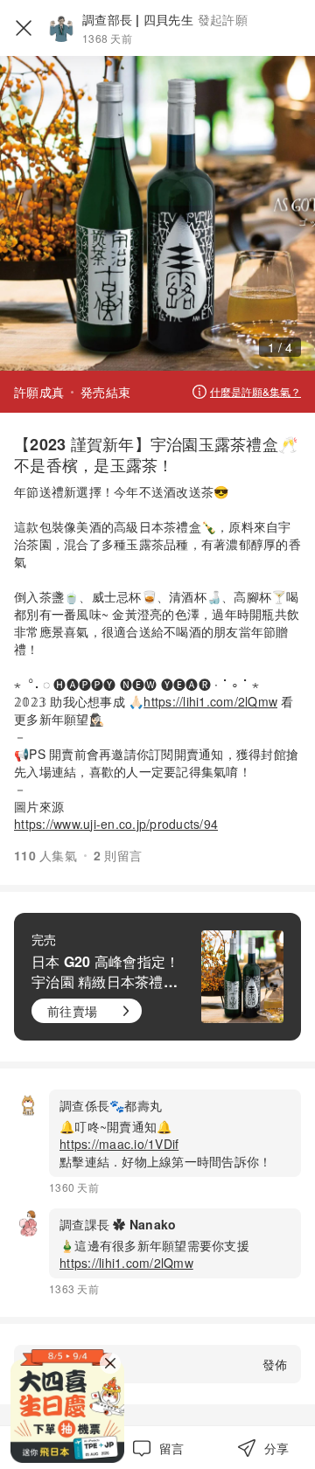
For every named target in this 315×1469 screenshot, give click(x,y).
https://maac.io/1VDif (119, 1143)
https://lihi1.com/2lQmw (210, 701)
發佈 (274, 1364)
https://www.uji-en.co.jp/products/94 (116, 823)
